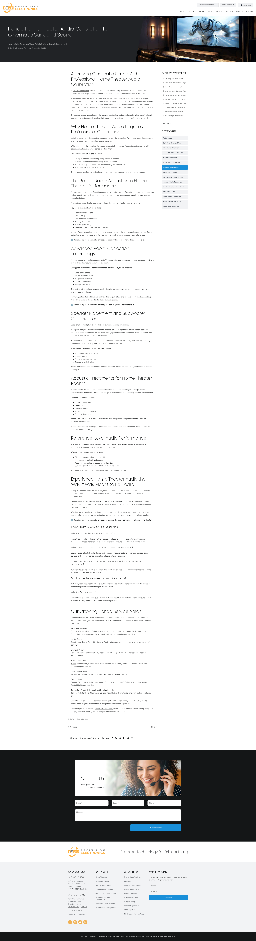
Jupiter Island (116, 631)
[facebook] (70, 922)
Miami (73, 664)
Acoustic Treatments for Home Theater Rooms (176, 99)
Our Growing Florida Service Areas (176, 115)
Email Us (83, 889)
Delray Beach (97, 631)
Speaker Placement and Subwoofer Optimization (176, 95)
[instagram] (75, 922)
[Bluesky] (116, 738)
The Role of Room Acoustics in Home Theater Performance (176, 87)
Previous (73, 727)
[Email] (132, 738)
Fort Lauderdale (77, 653)
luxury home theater (81, 91)
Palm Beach (76, 631)
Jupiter (107, 631)
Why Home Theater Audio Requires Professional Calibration (176, 83)
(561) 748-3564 (73, 889)
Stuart (73, 642)
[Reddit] (120, 738)
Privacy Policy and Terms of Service (140, 936)
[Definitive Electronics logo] (20, 4)
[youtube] (80, 922)
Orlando (74, 682)
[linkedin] (85, 922)
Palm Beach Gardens (85, 634)
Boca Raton (86, 631)
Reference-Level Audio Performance (176, 103)
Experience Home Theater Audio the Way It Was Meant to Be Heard (176, 107)
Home (10, 44)
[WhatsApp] (128, 738)
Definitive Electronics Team (18, 48)
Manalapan (126, 631)
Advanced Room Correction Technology (176, 91)
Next (153, 727)
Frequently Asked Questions (174, 111)
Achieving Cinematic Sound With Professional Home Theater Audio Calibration (176, 78)
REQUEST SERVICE (75, 911)
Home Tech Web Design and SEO (164, 936)
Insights (16, 44)
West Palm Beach (102, 634)
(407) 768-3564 (73, 907)
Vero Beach (108, 674)
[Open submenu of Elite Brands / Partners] (187, 148)
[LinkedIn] (124, 738)
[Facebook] (112, 738)
